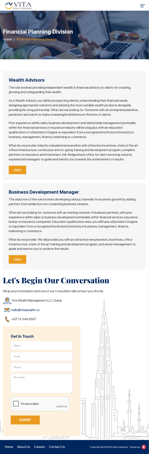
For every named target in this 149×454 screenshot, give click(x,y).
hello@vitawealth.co (25, 310)
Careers (39, 447)
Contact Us (57, 447)
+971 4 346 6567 (23, 319)
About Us (23, 447)
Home (7, 39)
